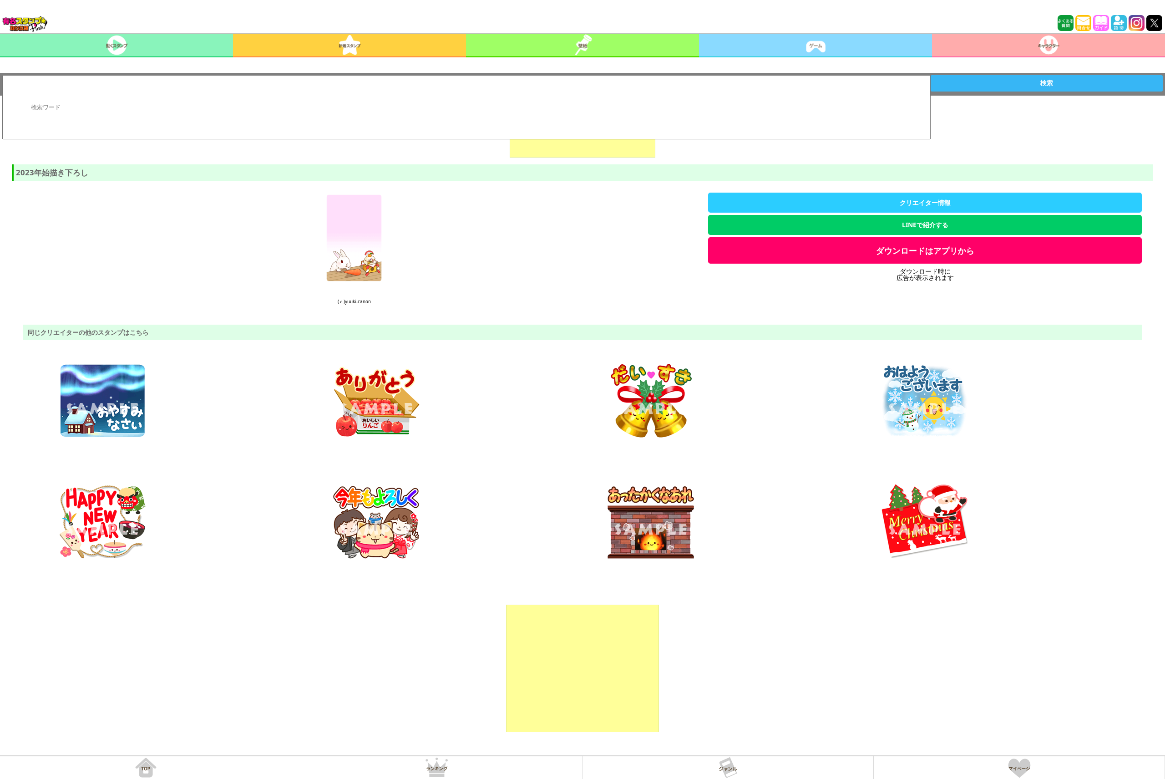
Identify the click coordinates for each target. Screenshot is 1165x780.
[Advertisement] (582, 668)
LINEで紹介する (925, 224)
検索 (1046, 83)
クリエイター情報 (925, 202)
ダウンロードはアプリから (925, 250)
